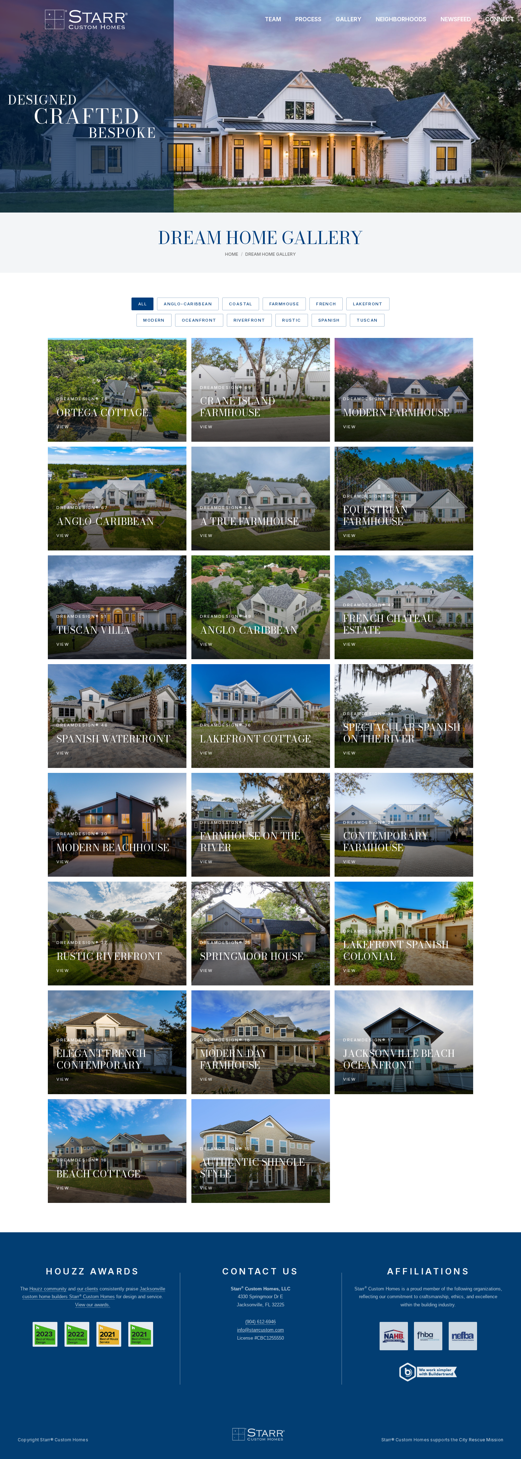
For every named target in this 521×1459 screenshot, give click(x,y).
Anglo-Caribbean (188, 303)
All (142, 303)
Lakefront (367, 303)
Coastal (240, 303)
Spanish (329, 320)
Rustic (291, 320)
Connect (499, 19)
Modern (153, 320)
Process (308, 19)
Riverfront (249, 320)
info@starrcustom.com (260, 1330)
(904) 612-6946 (260, 1321)
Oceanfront (199, 320)
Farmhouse (284, 303)
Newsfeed (456, 19)
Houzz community (48, 1288)
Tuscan (367, 320)
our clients (87, 1288)
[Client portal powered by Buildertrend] (428, 1373)
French (326, 303)
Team (273, 19)
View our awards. (92, 1304)
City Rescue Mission (481, 1439)
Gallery (349, 19)
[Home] (86, 19)
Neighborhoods (401, 19)
